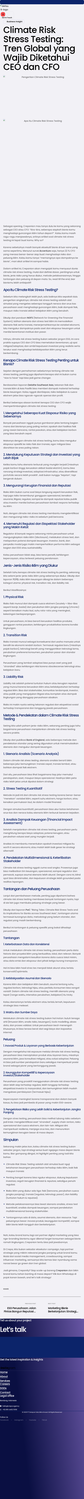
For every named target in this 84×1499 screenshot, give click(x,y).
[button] (7, 15)
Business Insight (14, 21)
